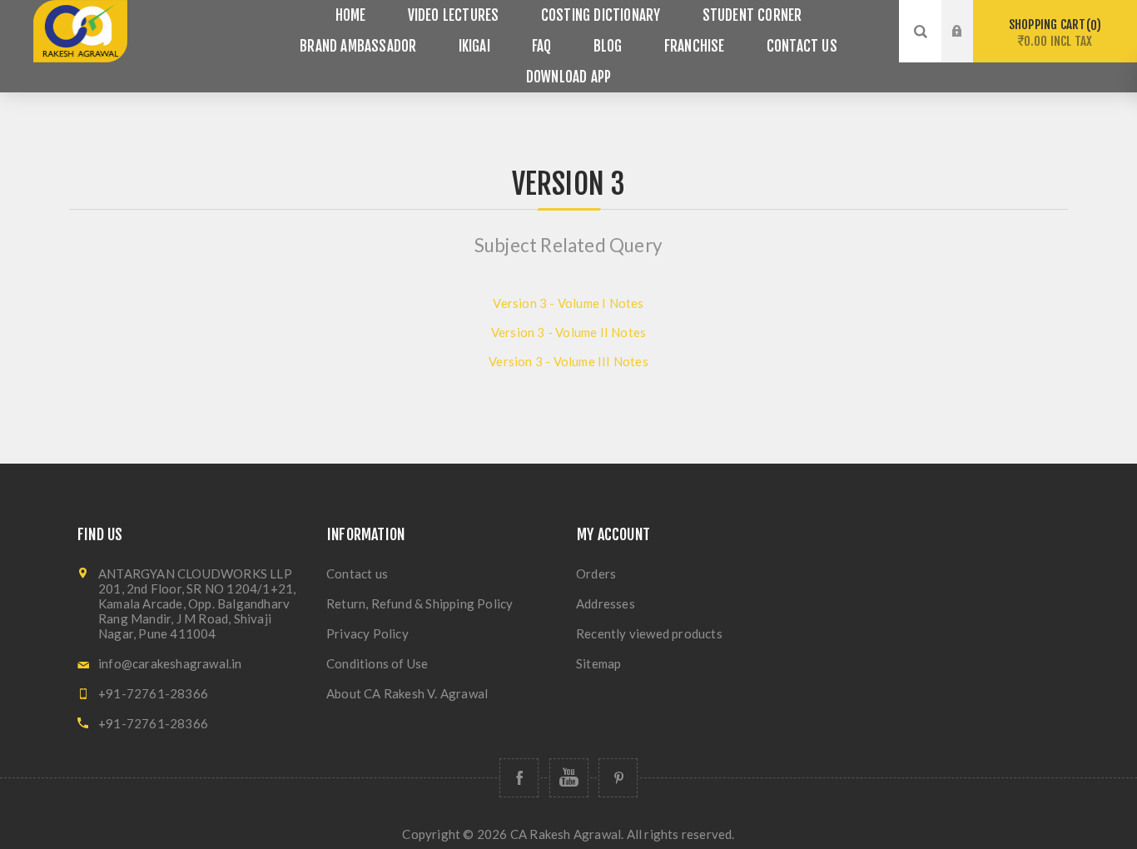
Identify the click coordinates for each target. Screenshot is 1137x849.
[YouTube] (568, 777)
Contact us (357, 573)
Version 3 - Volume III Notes (568, 361)
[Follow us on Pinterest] (618, 777)
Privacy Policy (367, 633)
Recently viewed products (649, 633)
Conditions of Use (377, 663)
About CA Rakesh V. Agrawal (407, 693)
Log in (969, 16)
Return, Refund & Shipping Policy (419, 603)
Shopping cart (1052, 33)
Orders (596, 573)
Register (969, 47)
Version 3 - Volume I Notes (568, 302)
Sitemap (598, 663)
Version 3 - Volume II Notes (568, 332)
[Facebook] (519, 777)
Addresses (605, 603)
